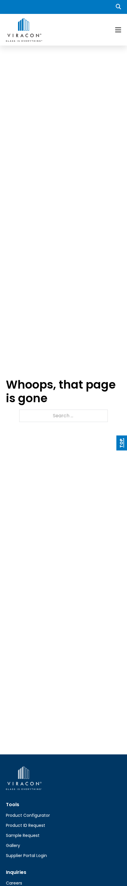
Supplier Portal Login (26, 855)
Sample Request (23, 835)
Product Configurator (28, 815)
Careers (14, 883)
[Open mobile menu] (118, 30)
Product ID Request (25, 825)
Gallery (13, 845)
